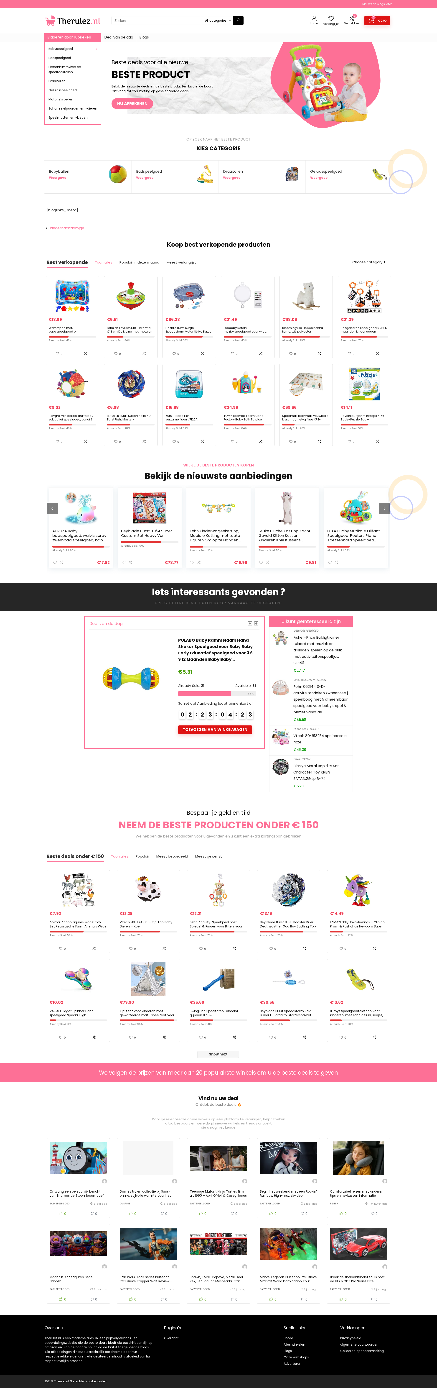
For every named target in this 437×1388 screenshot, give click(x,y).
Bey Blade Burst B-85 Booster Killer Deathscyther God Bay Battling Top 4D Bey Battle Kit (288, 926)
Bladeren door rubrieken (69, 37)
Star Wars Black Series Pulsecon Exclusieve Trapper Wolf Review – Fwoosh (146, 1281)
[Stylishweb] (104, 1181)
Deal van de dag (118, 37)
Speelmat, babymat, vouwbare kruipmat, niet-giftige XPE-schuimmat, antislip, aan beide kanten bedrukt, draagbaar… (305, 421)
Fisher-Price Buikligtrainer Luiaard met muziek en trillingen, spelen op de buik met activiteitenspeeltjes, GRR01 (317, 650)
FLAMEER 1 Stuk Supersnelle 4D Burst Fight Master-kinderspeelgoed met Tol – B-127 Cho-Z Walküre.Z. (129, 421)
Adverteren (292, 1363)
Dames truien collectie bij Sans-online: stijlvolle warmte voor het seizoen (145, 1195)
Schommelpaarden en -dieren (72, 108)
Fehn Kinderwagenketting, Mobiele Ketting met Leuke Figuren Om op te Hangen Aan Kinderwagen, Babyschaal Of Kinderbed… (146, 540)
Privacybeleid (350, 1338)
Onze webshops (296, 1357)
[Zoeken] (238, 20)
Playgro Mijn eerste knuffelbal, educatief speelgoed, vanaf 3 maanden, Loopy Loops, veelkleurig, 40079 (71, 421)
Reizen (334, 1203)
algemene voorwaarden (359, 1344)
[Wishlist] (331, 19)
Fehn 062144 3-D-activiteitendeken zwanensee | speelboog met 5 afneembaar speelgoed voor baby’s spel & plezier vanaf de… (320, 699)
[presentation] (52, 508)
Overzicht (171, 1338)
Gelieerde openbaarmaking (362, 1351)
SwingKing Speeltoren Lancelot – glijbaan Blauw (215, 1013)
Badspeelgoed (59, 58)
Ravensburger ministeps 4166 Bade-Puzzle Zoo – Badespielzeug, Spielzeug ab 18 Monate (364, 421)
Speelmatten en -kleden (68, 117)
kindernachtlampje (67, 228)
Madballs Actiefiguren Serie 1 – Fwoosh (73, 1279)
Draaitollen (57, 81)
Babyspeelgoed (60, 48)
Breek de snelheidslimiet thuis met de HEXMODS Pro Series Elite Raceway (357, 1281)
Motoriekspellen (60, 99)
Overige (125, 1203)
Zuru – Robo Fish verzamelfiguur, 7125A (181, 418)
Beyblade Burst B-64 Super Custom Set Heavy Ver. (77, 533)
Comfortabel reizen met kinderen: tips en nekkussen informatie (357, 1193)
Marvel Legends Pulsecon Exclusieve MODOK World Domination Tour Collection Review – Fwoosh (288, 1281)
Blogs (144, 37)
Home (288, 1338)
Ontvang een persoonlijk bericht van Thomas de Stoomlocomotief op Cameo (77, 1195)
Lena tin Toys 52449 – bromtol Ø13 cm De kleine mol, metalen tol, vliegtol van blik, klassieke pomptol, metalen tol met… (129, 333)
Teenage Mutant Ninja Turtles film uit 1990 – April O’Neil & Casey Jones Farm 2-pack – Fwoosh (218, 1195)
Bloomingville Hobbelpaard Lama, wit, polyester (302, 330)
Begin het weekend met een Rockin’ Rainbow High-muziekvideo (288, 1193)
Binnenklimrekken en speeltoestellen (64, 69)
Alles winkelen (294, 1344)
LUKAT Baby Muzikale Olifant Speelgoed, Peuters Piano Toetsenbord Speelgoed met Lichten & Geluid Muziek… (285, 540)
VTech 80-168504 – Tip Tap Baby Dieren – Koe (146, 924)
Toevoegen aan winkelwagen (215, 729)
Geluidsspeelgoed (62, 90)
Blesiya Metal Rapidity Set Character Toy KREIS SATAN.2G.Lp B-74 (316, 772)
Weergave (57, 178)
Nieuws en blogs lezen (377, 4)
